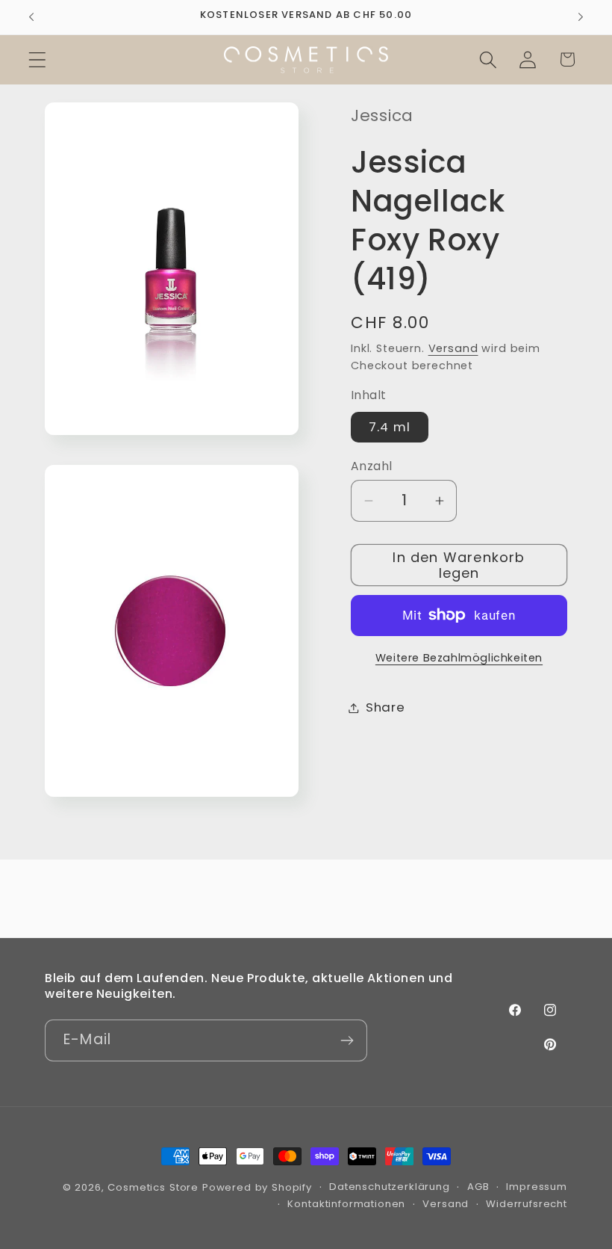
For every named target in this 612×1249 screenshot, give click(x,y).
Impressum (536, 1186)
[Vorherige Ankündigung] (31, 17)
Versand (453, 348)
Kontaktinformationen (346, 1204)
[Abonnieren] (346, 1040)
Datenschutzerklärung (389, 1186)
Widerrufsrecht (526, 1204)
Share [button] (385, 707)
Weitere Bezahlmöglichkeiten (459, 657)
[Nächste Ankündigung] (580, 17)
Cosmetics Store (153, 1187)
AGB (478, 1186)
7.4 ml (389, 427)
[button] (37, 59)
